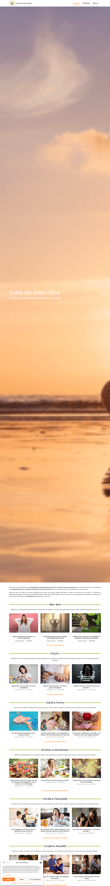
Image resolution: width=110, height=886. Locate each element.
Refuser (22, 879)
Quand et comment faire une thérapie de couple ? (55, 877)
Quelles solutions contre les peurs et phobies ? (86, 687)
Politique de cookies (15, 883)
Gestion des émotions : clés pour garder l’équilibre (55, 687)
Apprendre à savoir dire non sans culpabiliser (24, 687)
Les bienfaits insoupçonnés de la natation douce (23, 734)
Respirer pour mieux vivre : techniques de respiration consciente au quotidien (86, 637)
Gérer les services (7, 875)
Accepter (8, 879)
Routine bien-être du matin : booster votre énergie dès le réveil (55, 637)
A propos (86, 3)
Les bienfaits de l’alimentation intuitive (55, 780)
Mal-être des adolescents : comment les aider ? (86, 830)
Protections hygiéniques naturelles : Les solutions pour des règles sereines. (86, 734)
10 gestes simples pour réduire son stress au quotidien (23, 637)
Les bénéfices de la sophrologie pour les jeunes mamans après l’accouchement (55, 830)
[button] (41, 862)
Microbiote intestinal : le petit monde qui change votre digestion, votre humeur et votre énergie (23, 782)
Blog (95, 3)
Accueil (76, 3)
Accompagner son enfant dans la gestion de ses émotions (23, 830)
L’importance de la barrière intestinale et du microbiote (86, 781)
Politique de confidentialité (26, 883)
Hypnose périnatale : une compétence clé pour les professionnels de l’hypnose (55, 734)
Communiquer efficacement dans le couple (86, 877)
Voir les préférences (35, 879)
